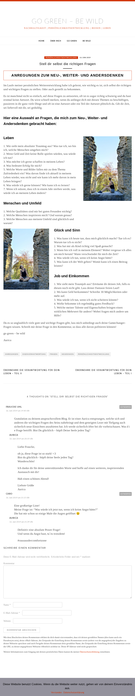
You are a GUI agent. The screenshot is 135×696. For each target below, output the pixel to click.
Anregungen (11, 354)
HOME (41, 41)
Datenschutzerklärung (89, 652)
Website (7, 621)
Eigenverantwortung (34, 354)
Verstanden (56, 693)
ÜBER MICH (55, 41)
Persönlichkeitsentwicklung (93, 354)
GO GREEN (72, 41)
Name (7, 605)
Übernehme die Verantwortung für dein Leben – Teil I (103, 372)
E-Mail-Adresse (11, 613)
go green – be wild (68, 21)
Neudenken (68, 354)
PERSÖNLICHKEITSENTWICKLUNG (61, 57)
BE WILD (87, 41)
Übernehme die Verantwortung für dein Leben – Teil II (31, 372)
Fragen (53, 354)
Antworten (125, 407)
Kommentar (8, 563)
